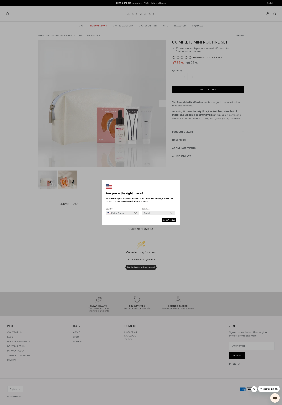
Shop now (169, 220)
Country (109, 209)
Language (146, 209)
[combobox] (116, 213)
